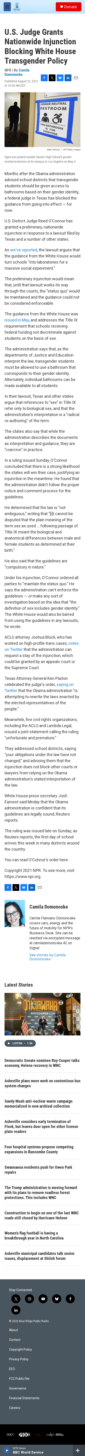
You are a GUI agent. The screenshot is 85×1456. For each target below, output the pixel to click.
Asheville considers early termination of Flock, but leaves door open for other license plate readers (41, 1126)
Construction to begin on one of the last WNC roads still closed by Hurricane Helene (42, 1215)
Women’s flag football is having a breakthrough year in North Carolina (34, 1235)
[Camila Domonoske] (15, 913)
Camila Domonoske (17, 72)
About (13, 1330)
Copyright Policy (20, 1349)
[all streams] (79, 1450)
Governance (17, 1388)
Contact (14, 1340)
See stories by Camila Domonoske (47, 956)
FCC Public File (19, 1378)
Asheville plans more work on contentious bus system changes (42, 1083)
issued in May (17, 320)
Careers (14, 1408)
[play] (7, 1450)
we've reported (23, 249)
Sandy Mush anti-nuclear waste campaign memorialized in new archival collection (39, 1104)
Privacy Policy (19, 1359)
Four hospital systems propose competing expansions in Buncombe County (39, 1149)
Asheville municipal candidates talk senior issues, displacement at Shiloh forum (40, 1256)
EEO (12, 1369)
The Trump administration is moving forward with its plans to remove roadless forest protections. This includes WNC (41, 1192)
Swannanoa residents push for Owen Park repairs (38, 1170)
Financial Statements (24, 1398)
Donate (70, 7)
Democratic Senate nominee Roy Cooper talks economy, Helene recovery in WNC (42, 1063)
